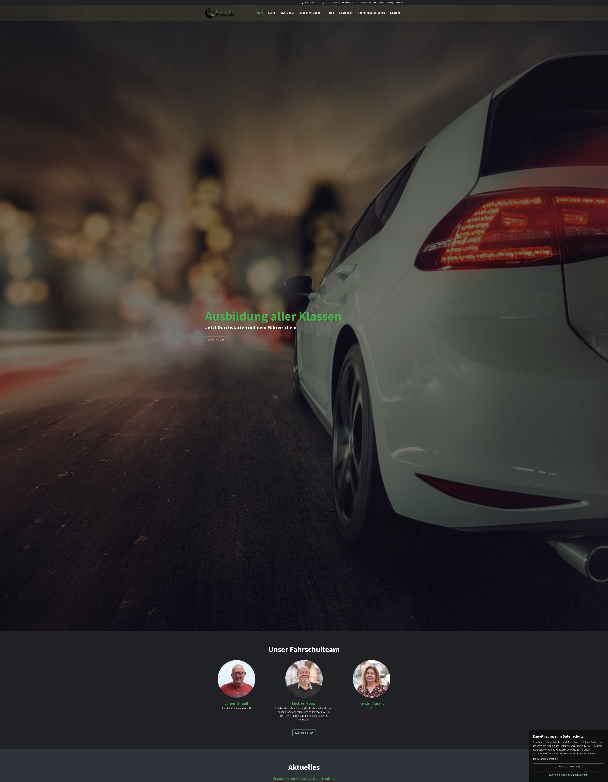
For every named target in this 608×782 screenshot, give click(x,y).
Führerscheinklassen (371, 13)
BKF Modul (287, 13)
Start (259, 13)
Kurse (272, 13)
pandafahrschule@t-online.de (390, 3)
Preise (330, 13)
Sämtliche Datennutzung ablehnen (568, 774)
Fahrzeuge (346, 13)
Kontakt (395, 13)
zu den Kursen (216, 339)
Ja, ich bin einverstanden (568, 766)
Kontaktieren (304, 732)
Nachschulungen (310, 13)
